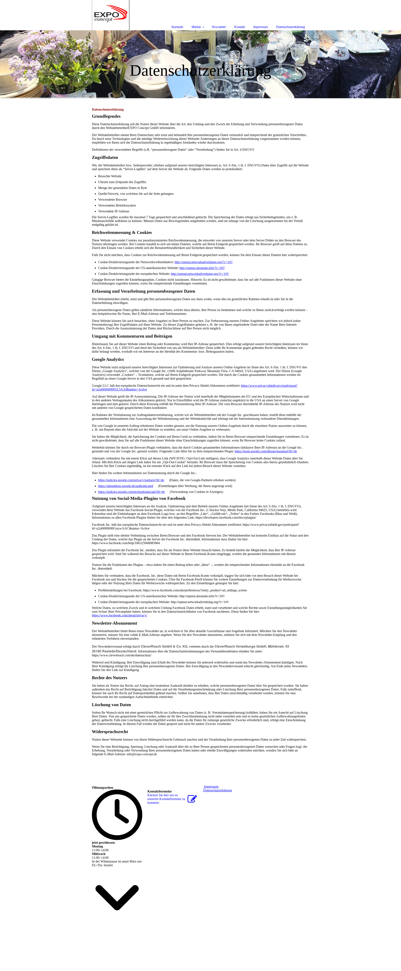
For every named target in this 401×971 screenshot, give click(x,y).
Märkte (196, 27)
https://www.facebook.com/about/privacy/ (119, 615)
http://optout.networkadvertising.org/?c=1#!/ (204, 262)
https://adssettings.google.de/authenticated (125, 486)
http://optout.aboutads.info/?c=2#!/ (202, 268)
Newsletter (219, 27)
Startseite (177, 27)
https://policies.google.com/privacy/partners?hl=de (131, 480)
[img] (200, 64)
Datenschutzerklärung (217, 790)
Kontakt (239, 27)
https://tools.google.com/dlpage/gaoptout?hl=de (266, 451)
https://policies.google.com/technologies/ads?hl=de (131, 492)
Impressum (210, 786)
